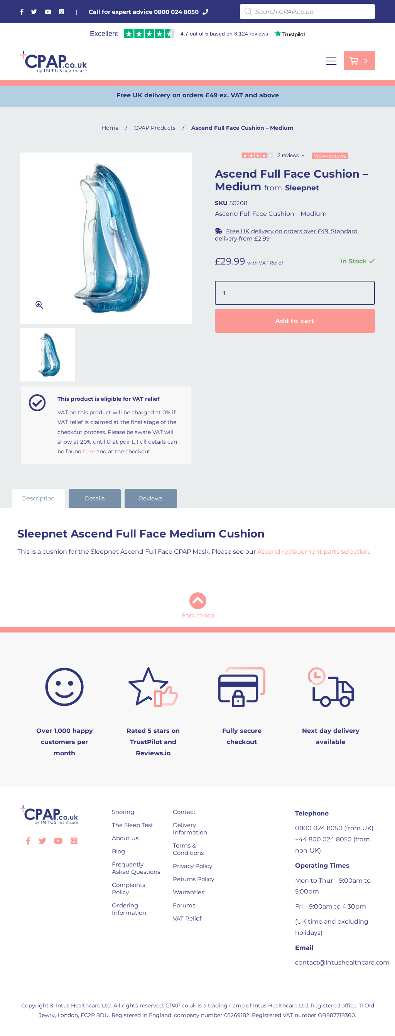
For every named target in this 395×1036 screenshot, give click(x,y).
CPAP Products (155, 127)
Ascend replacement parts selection (313, 551)
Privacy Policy (192, 866)
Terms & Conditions (188, 849)
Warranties (188, 892)
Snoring (123, 812)
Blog (118, 851)
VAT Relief (187, 918)
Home (110, 127)
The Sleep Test (132, 825)
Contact (184, 812)
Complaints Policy (128, 888)
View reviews (330, 156)
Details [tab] (95, 498)
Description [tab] (38, 498)
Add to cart (294, 320)
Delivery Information (190, 828)
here (89, 451)
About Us (125, 838)
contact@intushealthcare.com (342, 962)
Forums (184, 905)
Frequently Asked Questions (136, 868)
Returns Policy (193, 879)
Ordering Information (129, 909)
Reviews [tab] (150, 498)
